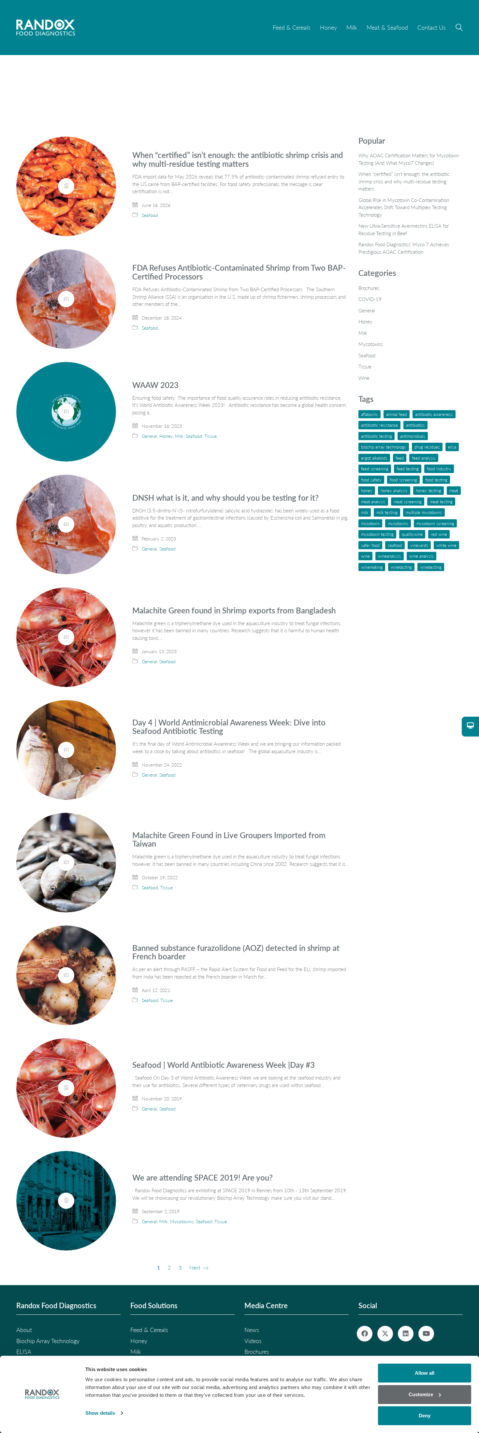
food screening (403, 479)
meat (453, 490)
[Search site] (459, 28)
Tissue (210, 436)
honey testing (428, 490)
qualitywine (412, 534)
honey (366, 490)
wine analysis (421, 556)
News (251, 1330)
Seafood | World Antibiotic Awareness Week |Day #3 (223, 1065)
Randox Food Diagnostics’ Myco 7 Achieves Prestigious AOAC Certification (403, 248)
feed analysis (424, 458)
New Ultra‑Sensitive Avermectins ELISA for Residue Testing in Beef (403, 229)
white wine (446, 545)
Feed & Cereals (149, 1330)
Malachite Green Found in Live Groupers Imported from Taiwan (229, 839)
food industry (439, 468)
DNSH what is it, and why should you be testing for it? (225, 498)
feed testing (408, 468)
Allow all (424, 1373)
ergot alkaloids (374, 458)
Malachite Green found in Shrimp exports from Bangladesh (234, 610)
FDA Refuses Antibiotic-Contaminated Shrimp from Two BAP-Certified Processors (239, 272)
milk (364, 512)
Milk (179, 436)
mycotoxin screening (435, 523)
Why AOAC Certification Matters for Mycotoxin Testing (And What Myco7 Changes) (408, 159)
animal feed (396, 414)
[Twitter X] (385, 1333)
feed (400, 458)
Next (195, 1267)
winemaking (372, 567)
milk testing (387, 512)
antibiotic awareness (434, 414)
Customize (421, 1394)
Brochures (368, 288)
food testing (436, 479)
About (24, 1330)
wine (365, 556)
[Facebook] (364, 1333)
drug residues (427, 447)
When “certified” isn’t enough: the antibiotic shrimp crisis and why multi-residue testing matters (237, 159)
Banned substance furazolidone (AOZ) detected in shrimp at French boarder (236, 952)
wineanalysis (389, 556)
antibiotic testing (376, 436)
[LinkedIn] (406, 1333)
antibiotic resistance (379, 425)
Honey (166, 436)
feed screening (374, 468)
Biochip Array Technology (383, 447)
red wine (439, 534)
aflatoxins (369, 414)
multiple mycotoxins (424, 512)
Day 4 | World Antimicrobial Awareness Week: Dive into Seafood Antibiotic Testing (229, 727)
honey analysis (394, 490)
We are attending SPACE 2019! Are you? (202, 1177)
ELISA (452, 447)
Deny (424, 1415)
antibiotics (415, 425)
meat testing (441, 501)
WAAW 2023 (155, 385)
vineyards (419, 545)
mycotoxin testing (377, 534)
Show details (100, 1413)
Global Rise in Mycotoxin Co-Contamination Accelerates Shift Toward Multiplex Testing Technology (403, 207)
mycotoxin (370, 523)
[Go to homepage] (45, 28)
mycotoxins (398, 523)
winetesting (431, 567)
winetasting (401, 567)
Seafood (150, 215)
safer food (370, 545)
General (149, 436)
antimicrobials (412, 436)
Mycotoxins (182, 1221)
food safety (371, 479)
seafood (395, 545)
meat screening (408, 501)
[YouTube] (426, 1333)
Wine (364, 378)
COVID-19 (370, 299)
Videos (253, 1341)
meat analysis (373, 501)
